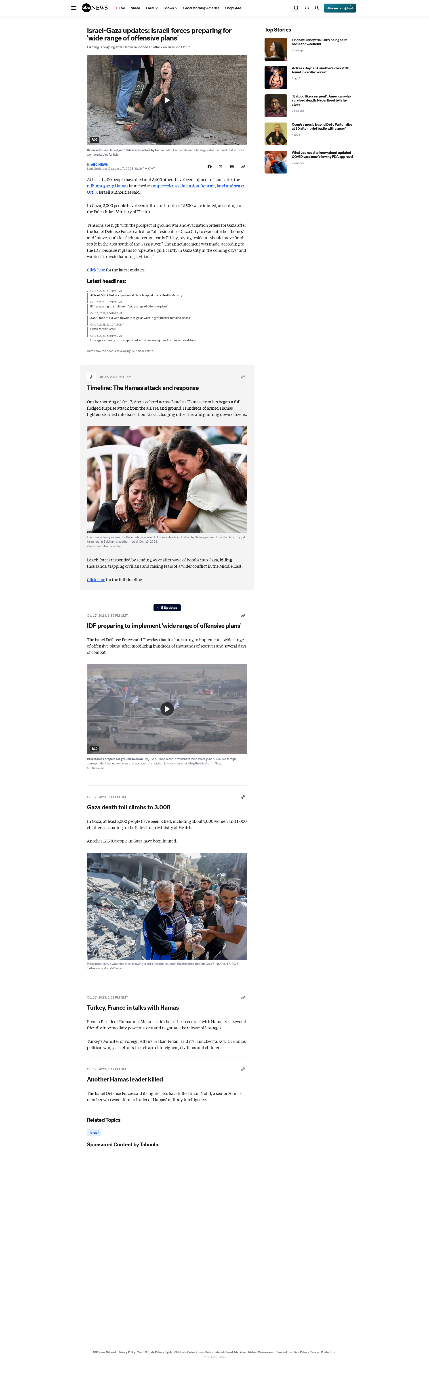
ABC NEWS (99, 164)
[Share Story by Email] (232, 166)
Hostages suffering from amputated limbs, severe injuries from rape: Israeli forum (144, 340)
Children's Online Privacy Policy (193, 1352)
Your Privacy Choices (306, 1352)
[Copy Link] (243, 166)
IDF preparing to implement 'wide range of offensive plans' (129, 306)
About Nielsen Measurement (257, 1352)
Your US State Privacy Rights (154, 1352)
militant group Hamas (107, 185)
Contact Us (328, 1352)
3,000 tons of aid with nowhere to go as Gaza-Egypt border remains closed (140, 318)
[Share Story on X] (221, 166)
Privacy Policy (126, 1352)
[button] (73, 8)
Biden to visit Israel (103, 329)
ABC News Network (105, 1352)
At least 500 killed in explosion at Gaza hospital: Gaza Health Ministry (136, 295)
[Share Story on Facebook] (209, 166)
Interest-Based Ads (226, 1352)
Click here (96, 270)
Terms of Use (284, 1352)
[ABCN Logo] (95, 8)
